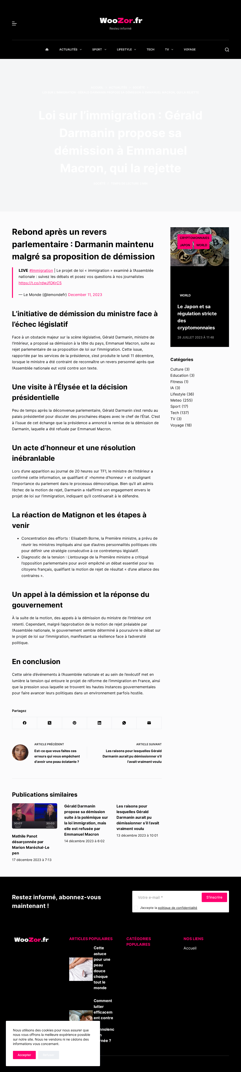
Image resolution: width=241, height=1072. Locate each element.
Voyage (190, 49)
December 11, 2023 (85, 294)
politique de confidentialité (177, 908)
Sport (97, 49)
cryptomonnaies (194, 238)
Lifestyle (124, 49)
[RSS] (192, 1001)
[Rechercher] (227, 50)
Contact (191, 966)
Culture (176, 369)
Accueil (190, 948)
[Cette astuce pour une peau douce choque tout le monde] (81, 969)
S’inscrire (214, 897)
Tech (150, 49)
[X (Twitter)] (49, 723)
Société (99, 183)
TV (167, 49)
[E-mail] (149, 723)
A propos (192, 960)
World (201, 245)
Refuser (48, 1055)
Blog (188, 954)
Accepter (24, 1055)
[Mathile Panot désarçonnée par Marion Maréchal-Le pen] (34, 816)
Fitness (176, 381)
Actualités (68, 49)
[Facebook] (24, 723)
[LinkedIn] (99, 723)
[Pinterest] (74, 723)
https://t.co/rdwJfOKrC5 (40, 282)
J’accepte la (168, 908)
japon (185, 245)
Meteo (176, 400)
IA (172, 387)
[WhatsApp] (124, 723)
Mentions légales (198, 973)
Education (179, 375)
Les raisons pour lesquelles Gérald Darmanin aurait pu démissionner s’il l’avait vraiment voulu (137, 817)
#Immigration (41, 270)
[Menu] (14, 23)
